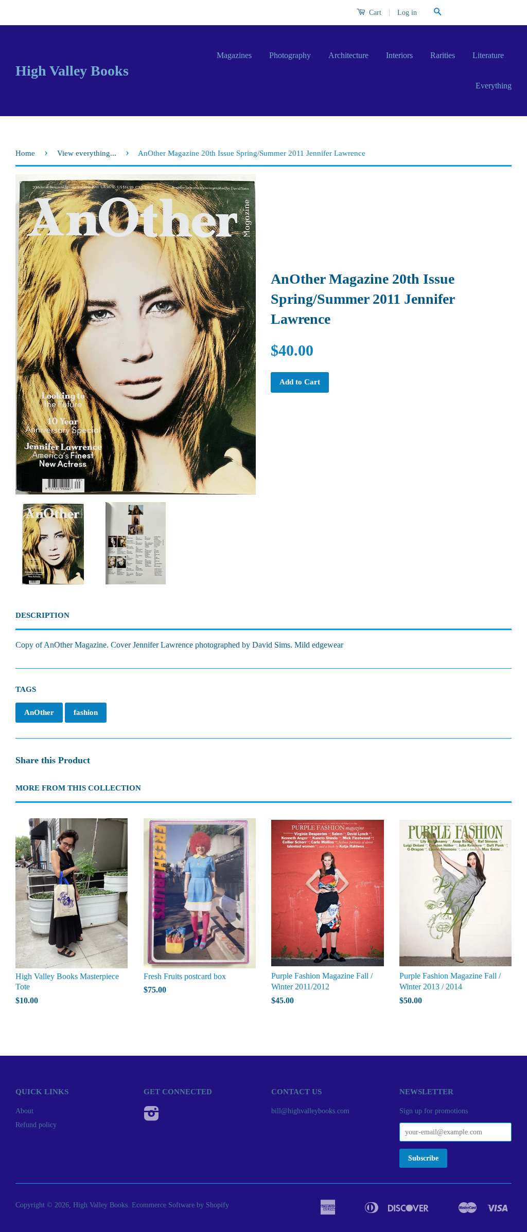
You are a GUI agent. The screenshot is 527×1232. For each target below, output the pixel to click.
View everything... (86, 153)
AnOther (39, 712)
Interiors (399, 55)
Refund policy (36, 1125)
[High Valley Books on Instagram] (152, 1117)
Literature (488, 55)
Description (42, 615)
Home (25, 153)
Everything (494, 85)
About (24, 1111)
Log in (407, 12)
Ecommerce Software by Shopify (180, 1205)
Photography (290, 55)
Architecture (348, 55)
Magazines (234, 55)
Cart (374, 12)
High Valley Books (72, 71)
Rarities (442, 55)
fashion (86, 712)
